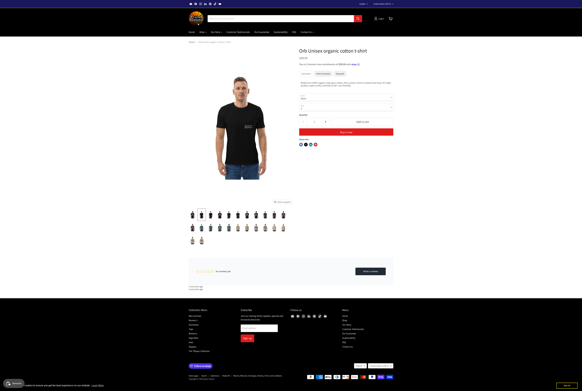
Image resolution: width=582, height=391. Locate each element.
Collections (214, 375)
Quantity (303, 115)
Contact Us (306, 32)
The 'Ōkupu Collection (199, 351)
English (362, 4)
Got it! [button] (567, 385)
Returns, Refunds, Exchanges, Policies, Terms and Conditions (257, 375)
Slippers (192, 346)
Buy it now (346, 132)
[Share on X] (306, 144)
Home (192, 32)
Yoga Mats (193, 337)
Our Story (216, 32)
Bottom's (193, 333)
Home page (193, 375)
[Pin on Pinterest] (315, 144)
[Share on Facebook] (301, 144)
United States (382, 4)
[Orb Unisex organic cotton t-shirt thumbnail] (192, 215)
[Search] (358, 18)
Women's (193, 320)
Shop (202, 32)
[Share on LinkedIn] (311, 144)
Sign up (247, 338)
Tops (191, 329)
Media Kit (226, 375)
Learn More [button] (98, 385)
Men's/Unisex (195, 315)
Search (204, 375)
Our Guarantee (261, 32)
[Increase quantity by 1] (325, 122)
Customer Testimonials (238, 32)
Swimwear (194, 324)
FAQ (294, 32)
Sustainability (281, 32)
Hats (191, 342)
